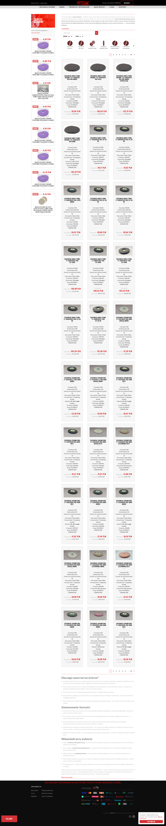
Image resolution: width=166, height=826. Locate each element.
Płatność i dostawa (47, 793)
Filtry (9, 818)
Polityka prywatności (47, 790)
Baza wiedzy (99, 7)
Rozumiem (151, 821)
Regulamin (34, 796)
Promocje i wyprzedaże (79, 7)
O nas (111, 7)
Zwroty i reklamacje (47, 796)
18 (131, 54)
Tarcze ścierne (35, 32)
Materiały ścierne (47, 7)
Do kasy (127, 3)
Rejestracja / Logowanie (39, 3)
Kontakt (122, 7)
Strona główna (42, 30)
